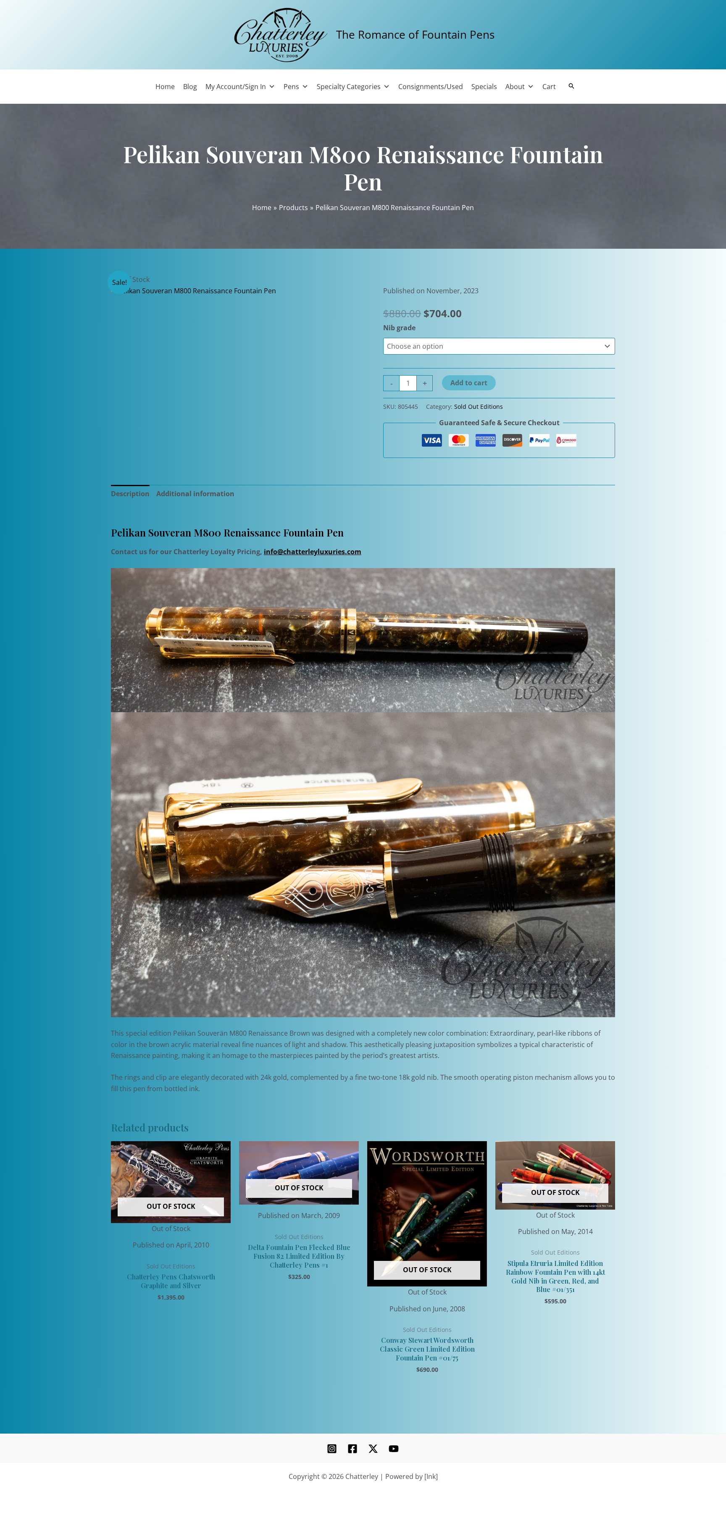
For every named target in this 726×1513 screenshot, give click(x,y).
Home (165, 86)
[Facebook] (352, 1449)
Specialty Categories (349, 86)
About (515, 86)
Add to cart (468, 382)
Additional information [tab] (195, 493)
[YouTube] (394, 1449)
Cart (549, 86)
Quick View (171, 1226)
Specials (484, 86)
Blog (190, 86)
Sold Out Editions (478, 406)
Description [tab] (130, 493)
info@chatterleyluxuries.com (312, 551)
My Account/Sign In (235, 86)
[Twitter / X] (373, 1449)
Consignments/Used (430, 86)
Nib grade (399, 327)
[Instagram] (332, 1449)
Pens (291, 86)
